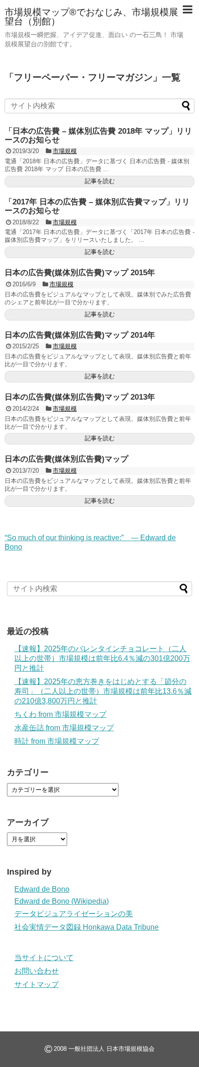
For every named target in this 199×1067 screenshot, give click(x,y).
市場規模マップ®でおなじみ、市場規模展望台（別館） (91, 16)
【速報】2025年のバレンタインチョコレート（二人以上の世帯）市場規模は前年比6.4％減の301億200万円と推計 (102, 658)
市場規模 (65, 151)
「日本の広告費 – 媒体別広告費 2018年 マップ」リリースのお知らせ (98, 135)
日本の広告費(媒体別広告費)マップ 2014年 (80, 335)
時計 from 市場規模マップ (56, 741)
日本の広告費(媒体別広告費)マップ (66, 459)
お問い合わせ (36, 971)
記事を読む (100, 181)
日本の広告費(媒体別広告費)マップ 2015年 (80, 272)
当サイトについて (44, 958)
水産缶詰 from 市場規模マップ (64, 728)
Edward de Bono (41, 889)
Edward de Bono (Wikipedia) (61, 901)
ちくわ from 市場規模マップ (60, 714)
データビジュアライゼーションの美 (73, 914)
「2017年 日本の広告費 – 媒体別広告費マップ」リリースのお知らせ (97, 206)
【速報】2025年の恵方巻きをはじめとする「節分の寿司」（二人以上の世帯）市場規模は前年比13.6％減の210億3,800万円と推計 (103, 691)
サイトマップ (36, 984)
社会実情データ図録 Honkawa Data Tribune (86, 927)
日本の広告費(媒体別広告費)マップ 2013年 (80, 397)
